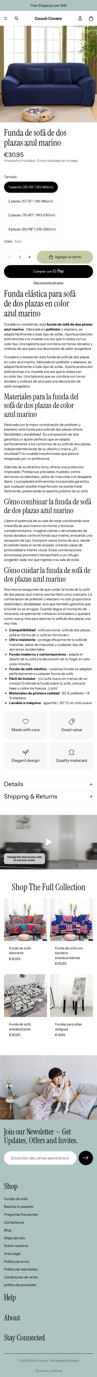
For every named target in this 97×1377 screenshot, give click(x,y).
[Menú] (5, 18)
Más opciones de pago (48, 282)
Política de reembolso (21, 1269)
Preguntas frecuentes (21, 1214)
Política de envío (16, 1261)
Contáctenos (14, 1222)
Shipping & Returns (30, 796)
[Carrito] (91, 18)
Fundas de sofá (15, 1199)
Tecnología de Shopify (64, 1360)
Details (13, 784)
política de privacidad (20, 1285)
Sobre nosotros (16, 1245)
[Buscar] (16, 18)
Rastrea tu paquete (19, 1206)
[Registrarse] (86, 1158)
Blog (7, 1230)
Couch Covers (38, 1360)
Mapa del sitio (14, 1238)
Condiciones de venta (21, 1277)
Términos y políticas (48, 1371)
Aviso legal (12, 1253)
